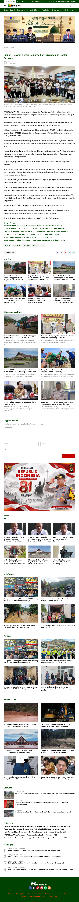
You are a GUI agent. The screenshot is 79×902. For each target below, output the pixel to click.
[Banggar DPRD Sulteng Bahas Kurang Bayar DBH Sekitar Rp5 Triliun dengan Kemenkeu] (21, 675)
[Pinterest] (38, 888)
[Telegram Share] (69, 252)
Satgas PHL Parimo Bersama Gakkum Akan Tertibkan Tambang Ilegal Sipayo (20, 725)
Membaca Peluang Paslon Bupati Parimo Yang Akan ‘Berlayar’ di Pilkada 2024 (38, 562)
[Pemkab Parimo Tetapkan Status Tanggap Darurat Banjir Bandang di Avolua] (15, 267)
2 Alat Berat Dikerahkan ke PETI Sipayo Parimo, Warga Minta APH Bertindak (55, 725)
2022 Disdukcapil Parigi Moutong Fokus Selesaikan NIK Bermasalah (34, 850)
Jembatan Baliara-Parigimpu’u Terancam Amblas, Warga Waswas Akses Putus (45, 793)
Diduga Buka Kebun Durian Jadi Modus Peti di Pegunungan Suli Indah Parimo (57, 751)
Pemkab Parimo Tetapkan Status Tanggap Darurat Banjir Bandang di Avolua (33, 226)
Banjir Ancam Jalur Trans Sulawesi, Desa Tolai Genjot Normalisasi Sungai (43, 812)
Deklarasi (26, 246)
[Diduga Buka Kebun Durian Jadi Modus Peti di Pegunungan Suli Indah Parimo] (58, 739)
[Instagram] (41, 888)
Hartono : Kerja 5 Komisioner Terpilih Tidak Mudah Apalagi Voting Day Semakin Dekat (40, 869)
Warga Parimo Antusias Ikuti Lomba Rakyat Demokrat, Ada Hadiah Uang (31, 234)
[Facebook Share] (57, 252)
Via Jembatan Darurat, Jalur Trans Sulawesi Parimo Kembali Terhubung (31, 1)
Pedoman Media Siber (35, 894)
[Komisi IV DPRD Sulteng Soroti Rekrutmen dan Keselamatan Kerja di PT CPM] (58, 649)
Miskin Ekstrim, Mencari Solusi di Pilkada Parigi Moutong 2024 (62, 562)
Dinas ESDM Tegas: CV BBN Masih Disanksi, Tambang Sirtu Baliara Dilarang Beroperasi (57, 778)
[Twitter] (34, 888)
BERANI (7, 246)
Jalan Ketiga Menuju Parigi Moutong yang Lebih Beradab (63, 539)
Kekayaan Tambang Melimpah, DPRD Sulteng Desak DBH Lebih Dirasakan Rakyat (21, 600)
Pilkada (35, 246)
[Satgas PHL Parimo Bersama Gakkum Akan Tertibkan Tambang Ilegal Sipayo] (21, 712)
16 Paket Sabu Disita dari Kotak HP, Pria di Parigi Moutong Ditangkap (19, 778)
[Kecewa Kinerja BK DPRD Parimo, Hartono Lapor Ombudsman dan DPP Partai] (21, 739)
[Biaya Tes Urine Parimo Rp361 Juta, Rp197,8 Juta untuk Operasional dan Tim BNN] (64, 290)
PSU (42, 246)
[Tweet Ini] (61, 252)
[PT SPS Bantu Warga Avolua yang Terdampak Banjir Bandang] (58, 613)
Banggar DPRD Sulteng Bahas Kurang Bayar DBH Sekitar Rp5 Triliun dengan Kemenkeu (20, 688)
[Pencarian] (74, 5)
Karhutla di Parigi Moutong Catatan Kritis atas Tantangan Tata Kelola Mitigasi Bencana (14, 539)
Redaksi (11, 894)
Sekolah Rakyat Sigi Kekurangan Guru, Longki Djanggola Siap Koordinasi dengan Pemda (57, 689)
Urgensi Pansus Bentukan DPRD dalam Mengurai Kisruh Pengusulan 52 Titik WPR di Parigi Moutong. (39, 539)
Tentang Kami (21, 894)
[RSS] (49, 888)
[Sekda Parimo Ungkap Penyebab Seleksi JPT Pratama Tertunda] (39, 290)
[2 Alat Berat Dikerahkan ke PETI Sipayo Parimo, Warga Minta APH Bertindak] (58, 712)
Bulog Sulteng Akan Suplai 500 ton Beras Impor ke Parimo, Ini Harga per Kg (36, 863)
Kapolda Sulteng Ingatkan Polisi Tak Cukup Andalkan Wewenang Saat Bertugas (34, 228)
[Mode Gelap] (71, 5)
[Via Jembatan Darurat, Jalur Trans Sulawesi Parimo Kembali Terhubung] (58, 587)
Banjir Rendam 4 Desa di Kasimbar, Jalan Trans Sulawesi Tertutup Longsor (19, 626)
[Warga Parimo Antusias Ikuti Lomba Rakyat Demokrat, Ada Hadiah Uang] (15, 290)
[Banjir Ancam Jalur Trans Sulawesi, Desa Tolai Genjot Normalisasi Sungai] (9, 813)
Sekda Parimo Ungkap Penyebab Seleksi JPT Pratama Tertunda (28, 237)
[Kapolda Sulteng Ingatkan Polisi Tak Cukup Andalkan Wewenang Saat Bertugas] (39, 267)
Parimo (6, 52)
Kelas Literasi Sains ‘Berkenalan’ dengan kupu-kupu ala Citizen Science (35, 857)
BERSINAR (16, 246)
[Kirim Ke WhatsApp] (73, 252)
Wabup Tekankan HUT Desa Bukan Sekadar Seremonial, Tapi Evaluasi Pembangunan (42, 803)
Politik (11, 52)
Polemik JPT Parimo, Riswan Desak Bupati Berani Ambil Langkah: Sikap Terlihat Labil (36, 231)
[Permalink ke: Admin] (5, 62)
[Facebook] (30, 888)
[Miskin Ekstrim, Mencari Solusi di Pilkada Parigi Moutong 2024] (64, 552)
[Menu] (5, 5)
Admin (9, 62)
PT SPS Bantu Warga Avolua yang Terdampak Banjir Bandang (58, 626)
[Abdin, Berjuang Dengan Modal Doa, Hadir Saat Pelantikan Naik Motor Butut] (15, 552)
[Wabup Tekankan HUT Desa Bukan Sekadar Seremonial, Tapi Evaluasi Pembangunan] (9, 804)
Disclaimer (58, 894)
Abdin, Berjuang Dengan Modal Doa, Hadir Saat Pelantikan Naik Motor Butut (14, 562)
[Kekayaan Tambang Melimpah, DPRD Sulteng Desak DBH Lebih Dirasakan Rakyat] (21, 587)
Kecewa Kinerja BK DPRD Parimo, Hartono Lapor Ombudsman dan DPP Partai (20, 751)
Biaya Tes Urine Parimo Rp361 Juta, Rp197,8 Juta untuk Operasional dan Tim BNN (34, 240)
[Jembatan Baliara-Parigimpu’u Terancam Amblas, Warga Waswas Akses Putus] (9, 795)
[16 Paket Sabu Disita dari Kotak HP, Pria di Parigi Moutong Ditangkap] (21, 765)
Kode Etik (48, 894)
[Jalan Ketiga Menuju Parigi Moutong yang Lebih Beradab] (64, 529)
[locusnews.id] (14, 5)
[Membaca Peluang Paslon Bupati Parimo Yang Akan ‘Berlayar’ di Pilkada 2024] (39, 552)
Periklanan (67, 894)
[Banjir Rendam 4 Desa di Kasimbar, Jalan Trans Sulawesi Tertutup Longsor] (21, 613)
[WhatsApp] (45, 888)
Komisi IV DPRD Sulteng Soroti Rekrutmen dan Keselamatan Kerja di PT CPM (57, 662)
